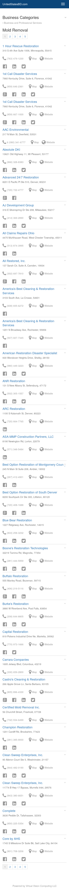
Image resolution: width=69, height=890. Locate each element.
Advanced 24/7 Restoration (21, 177)
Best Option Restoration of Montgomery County (34, 464)
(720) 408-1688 (14, 505)
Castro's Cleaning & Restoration (24, 679)
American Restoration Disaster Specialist (30, 353)
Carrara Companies (16, 659)
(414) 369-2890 (14, 217)
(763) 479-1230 (14, 58)
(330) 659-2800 (14, 672)
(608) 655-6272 (14, 305)
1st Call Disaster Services (20, 73)
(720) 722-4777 (14, 190)
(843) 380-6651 (14, 795)
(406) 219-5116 (14, 588)
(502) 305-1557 (14, 393)
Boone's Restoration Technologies (25, 548)
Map (34, 58)
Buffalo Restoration (15, 576)
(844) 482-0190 (14, 767)
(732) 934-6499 (14, 720)
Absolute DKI (11, 149)
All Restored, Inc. (14, 261)
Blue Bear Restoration (17, 520)
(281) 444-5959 (14, 560)
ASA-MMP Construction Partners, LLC (28, 436)
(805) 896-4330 (14, 692)
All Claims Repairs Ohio (18, 233)
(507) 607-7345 (14, 337)
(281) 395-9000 (14, 739)
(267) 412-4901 (14, 477)
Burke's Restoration (16, 603)
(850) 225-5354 (14, 823)
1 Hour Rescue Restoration (21, 46)
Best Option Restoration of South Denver (30, 492)
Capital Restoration (15, 631)
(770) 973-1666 (14, 644)
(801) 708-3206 (14, 851)
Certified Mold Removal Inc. (21, 707)
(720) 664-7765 (14, 421)
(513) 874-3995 (14, 245)
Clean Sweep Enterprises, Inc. (23, 755)
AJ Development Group (18, 205)
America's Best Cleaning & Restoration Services (28, 290)
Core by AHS (11, 838)
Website (48, 58)
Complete (9, 810)
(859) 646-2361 (14, 86)
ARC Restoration (14, 408)
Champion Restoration (17, 727)
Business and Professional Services (22, 22)
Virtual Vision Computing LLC (41, 886)
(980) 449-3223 (14, 365)
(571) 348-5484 (14, 449)
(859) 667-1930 (14, 114)
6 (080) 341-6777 (15, 142)
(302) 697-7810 (14, 273)
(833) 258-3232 (14, 532)
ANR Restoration (14, 381)
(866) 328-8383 (14, 162)
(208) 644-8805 (14, 616)
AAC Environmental (16, 129)
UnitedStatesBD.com (15, 4)
